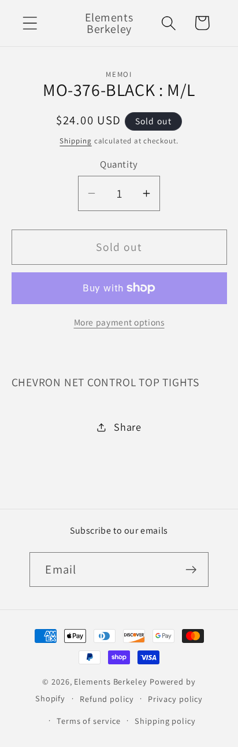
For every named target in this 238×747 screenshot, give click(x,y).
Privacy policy (175, 698)
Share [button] (128, 427)
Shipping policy (165, 720)
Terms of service (89, 720)
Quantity (118, 164)
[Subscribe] (191, 569)
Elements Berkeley (110, 681)
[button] (29, 22)
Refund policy (107, 698)
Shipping (75, 141)
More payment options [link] (119, 322)
